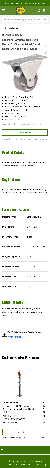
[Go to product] (19, 383)
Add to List (27, 132)
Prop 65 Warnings (15, 336)
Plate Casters (13, 28)
